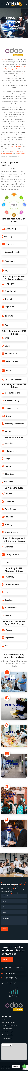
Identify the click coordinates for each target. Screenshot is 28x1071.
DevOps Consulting (7, 1035)
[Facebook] (6, 983)
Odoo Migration (20, 153)
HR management (21, 66)
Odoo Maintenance (6, 153)
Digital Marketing (7, 1028)
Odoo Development (17, 151)
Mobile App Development (9, 1025)
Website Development (8, 1022)
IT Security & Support (8, 1032)
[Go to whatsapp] (24, 1066)
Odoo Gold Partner (15, 146)
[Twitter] (2, 983)
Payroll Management (11, 69)
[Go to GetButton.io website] (24, 1069)
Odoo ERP (5, 59)
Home (4, 28)
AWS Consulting (7, 1038)
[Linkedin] (14, 983)
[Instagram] (10, 983)
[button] (26, 4)
